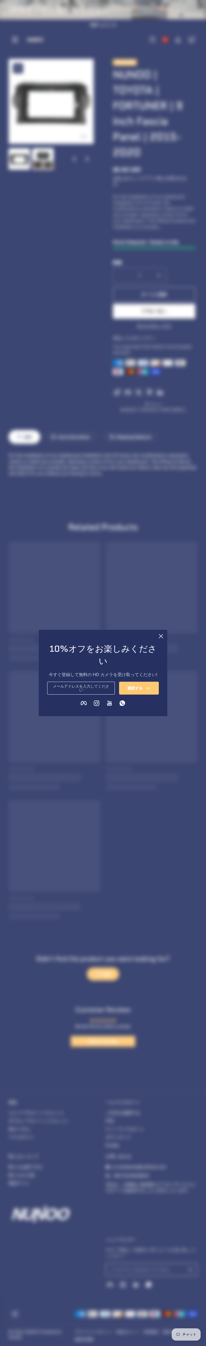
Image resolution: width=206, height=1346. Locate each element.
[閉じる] (160, 636)
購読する (135, 688)
